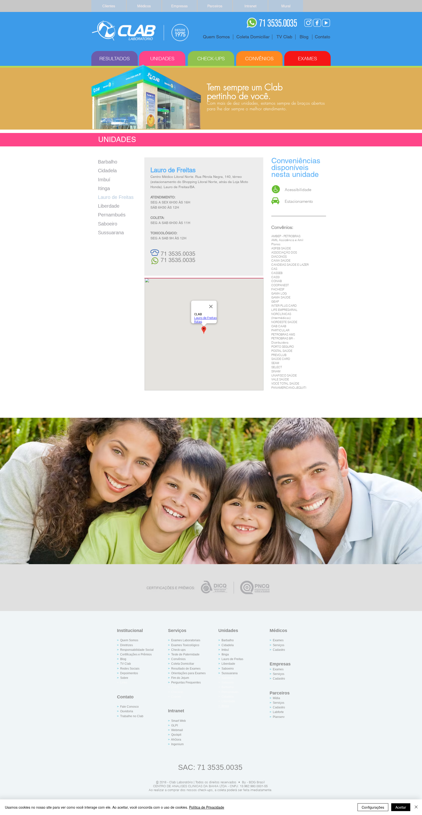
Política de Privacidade (206, 807)
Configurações (373, 807)
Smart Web (178, 721)
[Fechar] (416, 807)
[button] (179, 6)
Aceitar (400, 807)
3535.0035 (182, 260)
